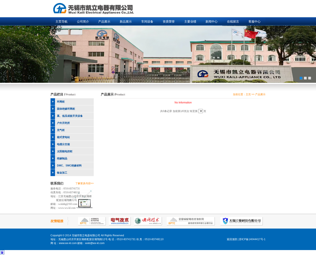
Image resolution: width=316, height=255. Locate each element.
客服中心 (255, 21)
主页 (248, 94)
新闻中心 (212, 21)
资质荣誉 (169, 21)
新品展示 (126, 21)
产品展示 (104, 21)
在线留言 (233, 21)
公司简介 (83, 21)
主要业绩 (190, 21)
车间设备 (147, 21)
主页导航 (61, 21)
